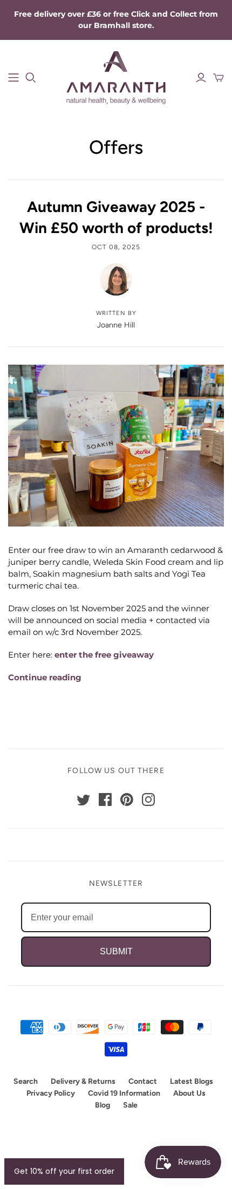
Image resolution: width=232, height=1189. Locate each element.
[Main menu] (13, 77)
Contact (142, 1081)
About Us (189, 1093)
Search (25, 1081)
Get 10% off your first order (64, 1171)
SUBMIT (116, 951)
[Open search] (30, 77)
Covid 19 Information (124, 1093)
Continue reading (44, 677)
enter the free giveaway (104, 655)
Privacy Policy (50, 1093)
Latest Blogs (191, 1081)
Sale (130, 1105)
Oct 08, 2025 (116, 247)
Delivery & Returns (83, 1081)
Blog (102, 1105)
